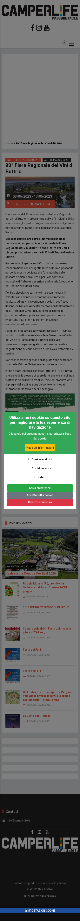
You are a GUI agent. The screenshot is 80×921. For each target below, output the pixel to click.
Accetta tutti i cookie (40, 495)
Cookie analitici (41, 459)
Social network (41, 468)
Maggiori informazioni (40, 447)
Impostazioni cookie (41, 910)
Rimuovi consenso (40, 502)
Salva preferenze (40, 488)
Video (41, 477)
